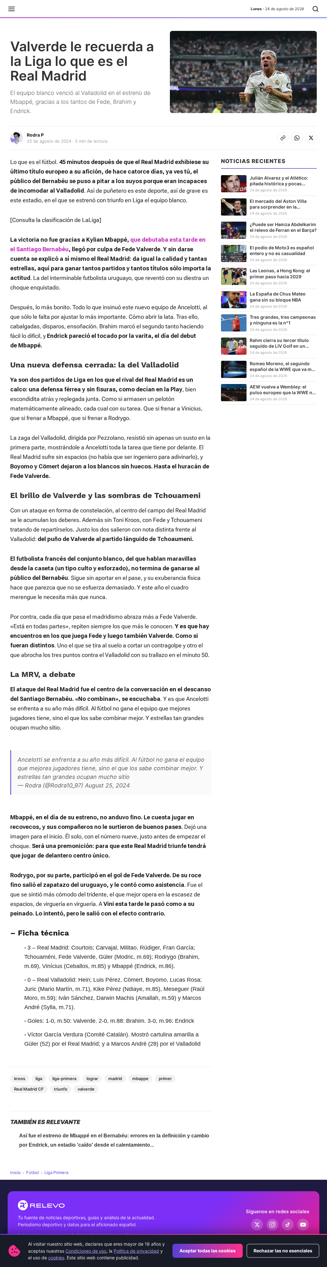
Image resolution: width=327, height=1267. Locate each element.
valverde (86, 1089)
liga (38, 1078)
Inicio (15, 1172)
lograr (92, 1078)
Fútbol (32, 1172)
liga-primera (64, 1078)
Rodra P (35, 135)
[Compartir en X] (311, 138)
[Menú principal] (11, 9)
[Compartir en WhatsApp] (297, 138)
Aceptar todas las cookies (207, 1250)
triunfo (60, 1089)
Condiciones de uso (85, 1251)
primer (165, 1078)
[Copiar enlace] (283, 138)
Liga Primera (56, 1172)
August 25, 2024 (107, 785)
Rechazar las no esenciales (283, 1250)
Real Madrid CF (29, 1089)
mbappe (140, 1078)
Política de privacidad (136, 1251)
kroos (19, 1078)
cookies (56, 1257)
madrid (115, 1078)
